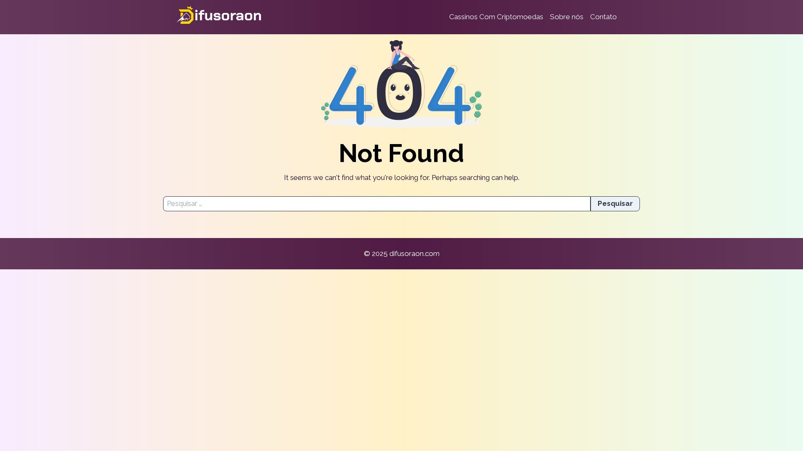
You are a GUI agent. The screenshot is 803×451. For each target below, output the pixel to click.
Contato (603, 17)
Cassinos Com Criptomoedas (496, 17)
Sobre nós (566, 17)
